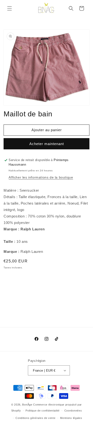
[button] (9, 8)
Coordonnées (73, 410)
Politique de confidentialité (43, 410)
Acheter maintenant (46, 144)
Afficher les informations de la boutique (41, 177)
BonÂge (27, 404)
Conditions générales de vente (35, 418)
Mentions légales (71, 418)
